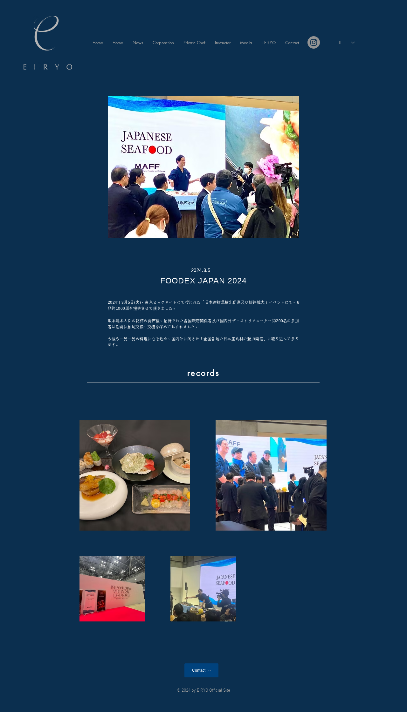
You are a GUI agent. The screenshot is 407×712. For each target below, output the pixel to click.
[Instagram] (313, 42)
